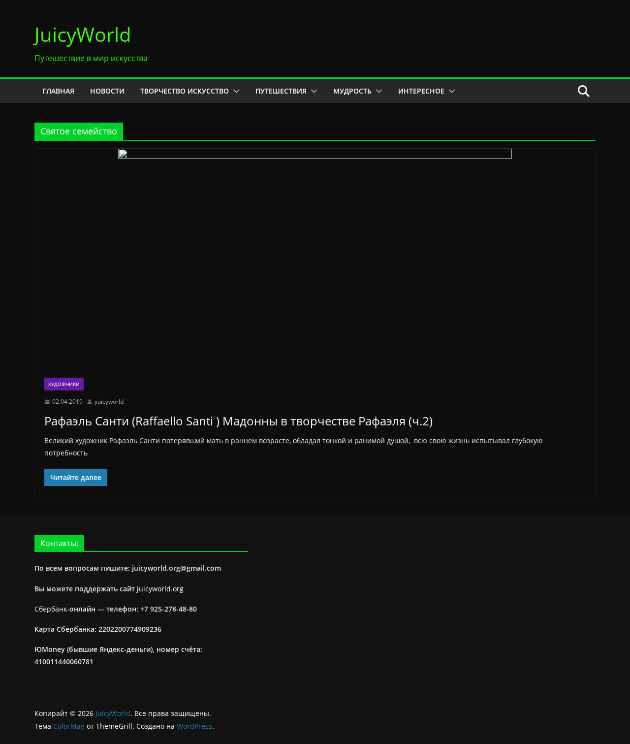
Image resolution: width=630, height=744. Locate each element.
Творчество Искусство (184, 91)
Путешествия (281, 91)
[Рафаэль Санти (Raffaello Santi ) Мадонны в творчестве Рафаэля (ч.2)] (315, 258)
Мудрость (352, 91)
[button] (234, 91)
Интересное (421, 91)
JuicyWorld (82, 34)
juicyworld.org (160, 588)
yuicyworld (109, 401)
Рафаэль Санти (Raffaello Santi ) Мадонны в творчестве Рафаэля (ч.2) (238, 421)
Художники (64, 384)
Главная (58, 91)
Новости (107, 91)
